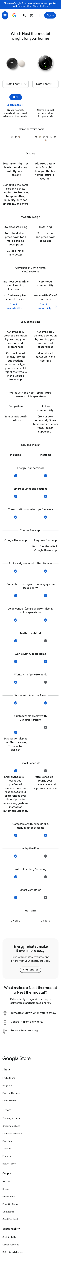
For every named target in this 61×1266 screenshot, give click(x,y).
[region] (30, 958)
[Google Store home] (14, 15)
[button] (24, 15)
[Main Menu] (5, 15)
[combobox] (16, 84)
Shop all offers (40, 6)
